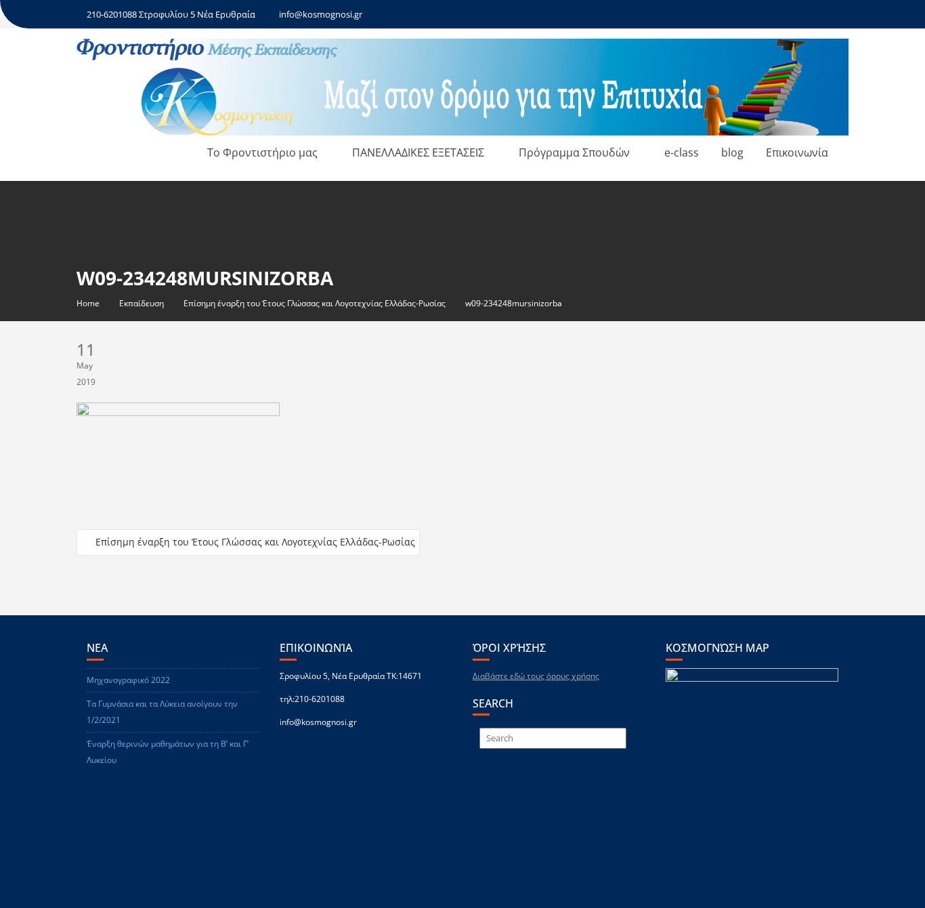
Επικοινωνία (797, 152)
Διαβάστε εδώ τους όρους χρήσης (536, 676)
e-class (681, 152)
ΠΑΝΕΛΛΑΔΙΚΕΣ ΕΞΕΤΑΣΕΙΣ (418, 152)
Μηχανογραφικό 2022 (128, 680)
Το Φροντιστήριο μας (262, 152)
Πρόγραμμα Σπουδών (574, 152)
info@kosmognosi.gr (320, 14)
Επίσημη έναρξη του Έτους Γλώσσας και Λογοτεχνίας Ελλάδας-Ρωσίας (255, 541)
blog (732, 152)
